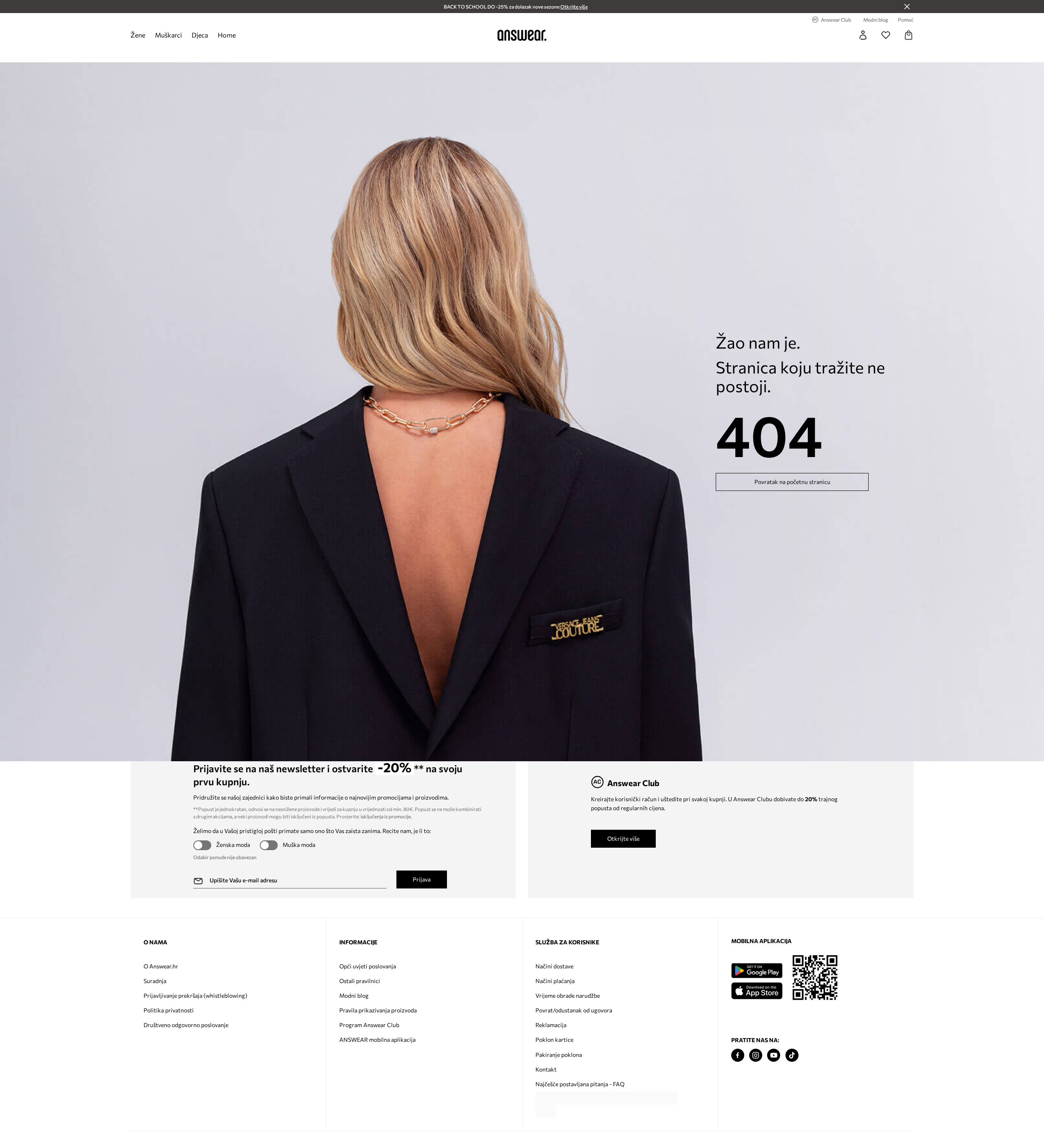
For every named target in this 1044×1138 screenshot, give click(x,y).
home (227, 35)
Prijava (422, 879)
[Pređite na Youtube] (773, 1055)
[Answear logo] (522, 35)
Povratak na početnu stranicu (792, 481)
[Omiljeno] (886, 35)
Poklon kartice (554, 1039)
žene (137, 35)
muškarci (168, 35)
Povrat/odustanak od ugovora (573, 1010)
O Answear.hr (161, 966)
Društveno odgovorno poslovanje (186, 1024)
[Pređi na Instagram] (755, 1055)
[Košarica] (909, 35)
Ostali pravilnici (359, 980)
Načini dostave (554, 966)
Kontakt (546, 1069)
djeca (200, 35)
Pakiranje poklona (558, 1054)
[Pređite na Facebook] (737, 1055)
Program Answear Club (369, 1024)
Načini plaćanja (555, 980)
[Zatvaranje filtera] (907, 6)
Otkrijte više (623, 838)
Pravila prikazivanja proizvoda (378, 1010)
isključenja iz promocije (386, 816)
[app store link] (756, 989)
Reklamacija (550, 1024)
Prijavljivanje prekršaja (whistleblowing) (195, 995)
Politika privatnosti (169, 1010)
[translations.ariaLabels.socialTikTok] (792, 1055)
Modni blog (354, 995)
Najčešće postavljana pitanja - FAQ (579, 1084)
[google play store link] (756, 970)
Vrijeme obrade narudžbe (567, 995)
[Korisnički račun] (863, 35)
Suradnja (155, 980)
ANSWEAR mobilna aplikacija (377, 1039)
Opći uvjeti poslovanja (367, 966)
